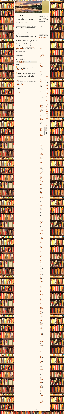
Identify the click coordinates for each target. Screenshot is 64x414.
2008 (45, 132)
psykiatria (41, 290)
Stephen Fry (41, 338)
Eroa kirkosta (41, 122)
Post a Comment (18, 92)
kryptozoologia (41, 207)
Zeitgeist (41, 391)
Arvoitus (41, 80)
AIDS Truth (41, 48)
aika (40, 65)
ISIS (40, 165)
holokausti (41, 144)
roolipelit (41, 311)
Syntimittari (41, 344)
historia (40, 141)
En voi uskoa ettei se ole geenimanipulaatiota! (47, 118)
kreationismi (41, 205)
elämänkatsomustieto (41, 114)
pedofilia (41, 274)
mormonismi (41, 251)
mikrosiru (41, 248)
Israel (40, 167)
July (46, 82)
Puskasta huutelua (40, 291)
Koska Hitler (41, 202)
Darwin (40, 101)
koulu (40, 203)
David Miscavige (41, 103)
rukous (40, 313)
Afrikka (40, 63)
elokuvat (40, 115)
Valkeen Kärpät (46, 96)
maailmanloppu (41, 233)
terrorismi (41, 357)
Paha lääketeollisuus (41, 266)
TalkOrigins (41, 402)
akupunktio (41, 67)
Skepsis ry (41, 53)
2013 (45, 127)
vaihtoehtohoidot (41, 374)
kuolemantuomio (41, 215)
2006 (45, 134)
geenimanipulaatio (41, 133)
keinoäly (40, 189)
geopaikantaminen (41, 135)
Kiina (40, 193)
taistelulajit (41, 349)
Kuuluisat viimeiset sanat (41, 217)
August (46, 81)
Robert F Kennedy (41, 307)
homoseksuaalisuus (21, 62)
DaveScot (41, 102)
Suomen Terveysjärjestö (41, 341)
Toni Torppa (41, 361)
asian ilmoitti (30, 29)
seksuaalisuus (41, 328)
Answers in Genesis (41, 74)
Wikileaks (41, 388)
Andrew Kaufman (41, 71)
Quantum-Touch (41, 294)
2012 (45, 128)
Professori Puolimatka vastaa (47, 104)
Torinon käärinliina (41, 362)
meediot (40, 243)
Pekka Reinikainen (41, 275)
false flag (41, 127)
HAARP (40, 139)
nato (40, 254)
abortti (40, 62)
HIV (40, 143)
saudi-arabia (41, 325)
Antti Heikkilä (41, 75)
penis (40, 278)
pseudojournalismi (41, 288)
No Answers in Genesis (42, 400)
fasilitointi (41, 128)
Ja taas (40, 168)
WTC (40, 390)
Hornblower (41, 149)
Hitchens (41, 142)
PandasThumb (41, 401)
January (46, 125)
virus (40, 383)
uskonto (40, 372)
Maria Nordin (41, 238)
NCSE (40, 399)
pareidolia (41, 271)
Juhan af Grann (41, 178)
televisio (40, 356)
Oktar (40, 262)
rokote (40, 309)
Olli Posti (41, 263)
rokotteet (41, 310)
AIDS (40, 64)
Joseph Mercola (41, 174)
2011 (45, 129)
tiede (40, 359)
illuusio (40, 158)
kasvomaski (41, 186)
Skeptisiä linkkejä (41, 56)
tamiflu (40, 351)
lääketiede (41, 222)
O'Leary (40, 261)
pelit (40, 277)
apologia (40, 77)
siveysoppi (41, 332)
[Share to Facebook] (29, 61)
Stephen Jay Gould (41, 339)
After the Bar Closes (42, 394)
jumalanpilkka (41, 181)
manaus (40, 237)
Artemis (40, 79)
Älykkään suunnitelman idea (43, 395)
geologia (40, 134)
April (46, 121)
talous (40, 350)
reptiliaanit (41, 304)
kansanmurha (41, 185)
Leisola (40, 223)
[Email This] (27, 61)
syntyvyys (41, 345)
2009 (45, 131)
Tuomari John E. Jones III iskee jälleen (47, 99)
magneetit (41, 236)
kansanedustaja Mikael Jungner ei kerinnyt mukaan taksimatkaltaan (23, 21)
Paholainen (41, 268)
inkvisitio (41, 161)
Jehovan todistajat (41, 171)
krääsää (40, 204)
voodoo (40, 385)
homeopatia (41, 145)
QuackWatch (41, 52)
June (46, 83)
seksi (40, 327)
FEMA (40, 129)
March (46, 122)
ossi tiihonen (41, 264)
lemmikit (41, 224)
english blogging (41, 118)
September (47, 79)
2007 (45, 133)
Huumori (41, 152)
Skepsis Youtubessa (42, 54)
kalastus (40, 184)
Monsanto (41, 249)
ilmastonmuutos (41, 159)
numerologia (41, 259)
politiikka (24, 62)
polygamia (41, 285)
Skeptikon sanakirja (42, 55)
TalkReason (41, 403)
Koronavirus (41, 200)
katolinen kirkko (41, 188)
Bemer (40, 90)
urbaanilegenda (41, 369)
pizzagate (41, 283)
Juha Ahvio (41, 177)
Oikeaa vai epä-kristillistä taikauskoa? (47, 85)
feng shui (41, 130)
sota (40, 335)
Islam (40, 166)
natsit (40, 255)
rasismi (40, 299)
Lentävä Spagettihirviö (41, 225)
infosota (40, 160)
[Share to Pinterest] (30, 61)
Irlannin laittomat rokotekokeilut (47, 107)
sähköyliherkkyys (41, 317)
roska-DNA (41, 312)
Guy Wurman (41, 137)
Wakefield (41, 386)
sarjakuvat (41, 323)
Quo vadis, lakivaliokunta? (47, 91)
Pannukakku (41, 270)
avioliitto (18, 62)
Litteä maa (41, 227)
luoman (33, 409)
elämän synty (41, 112)
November (47, 76)
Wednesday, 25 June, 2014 (20, 69)
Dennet (40, 106)
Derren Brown (41, 107)
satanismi (41, 324)
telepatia (40, 355)
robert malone (41, 308)
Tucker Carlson (41, 364)
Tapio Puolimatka (41, 352)
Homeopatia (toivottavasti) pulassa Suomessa (47, 114)
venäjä (40, 377)
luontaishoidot (41, 230)
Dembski (41, 105)
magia (40, 235)
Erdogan (40, 121)
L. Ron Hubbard (41, 221)
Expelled (41, 126)
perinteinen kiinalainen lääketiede (41, 281)
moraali (40, 250)
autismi (40, 85)
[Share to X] (28, 61)
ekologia (40, 111)
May (46, 120)
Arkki (40, 78)
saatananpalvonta (41, 315)
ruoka (40, 314)
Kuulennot (41, 216)
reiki (40, 303)
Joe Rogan (41, 172)
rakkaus (40, 296)
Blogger (38, 409)
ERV (40, 124)
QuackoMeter (41, 51)
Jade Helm (41, 169)
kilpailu (40, 194)
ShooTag (41, 331)
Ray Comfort (41, 301)
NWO (40, 260)
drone (40, 109)
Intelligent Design (41, 162)
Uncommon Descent (41, 368)
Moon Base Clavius (42, 49)
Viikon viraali (41, 380)
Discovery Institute (42, 397)
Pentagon (41, 279)
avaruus (40, 86)
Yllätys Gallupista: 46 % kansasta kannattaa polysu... (47, 110)
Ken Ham (41, 192)
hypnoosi (41, 153)
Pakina (40, 269)
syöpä (40, 346)
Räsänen (40, 298)
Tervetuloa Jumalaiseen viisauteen (42, 37)
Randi (40, 297)
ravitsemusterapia (41, 300)
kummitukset (41, 211)
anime (40, 72)
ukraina (40, 367)
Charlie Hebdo (41, 95)
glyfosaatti (41, 136)
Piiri (40, 282)
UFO (40, 366)
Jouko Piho (41, 175)
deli (17, 71)
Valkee (40, 375)
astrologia (41, 81)
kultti (40, 210)
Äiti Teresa (41, 66)
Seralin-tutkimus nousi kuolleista (47, 88)
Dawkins (41, 104)
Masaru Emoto (41, 240)
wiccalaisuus (41, 387)
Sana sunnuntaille (41, 320)
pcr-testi (40, 273)
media (40, 242)
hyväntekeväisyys (41, 154)
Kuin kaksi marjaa (41, 209)
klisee (40, 199)
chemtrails (41, 97)
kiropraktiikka (41, 197)
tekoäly (40, 354)
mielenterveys (41, 245)
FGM (40, 131)
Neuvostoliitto (41, 256)
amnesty (40, 69)
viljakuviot (41, 382)
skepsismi (41, 334)
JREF (40, 176)
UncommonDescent (42, 404)
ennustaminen (41, 119)
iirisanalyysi (41, 157)
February (47, 123)
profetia (40, 286)
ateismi (40, 82)
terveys (40, 358)
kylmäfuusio (41, 219)
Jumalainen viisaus (41, 180)
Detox (40, 108)
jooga (40, 173)
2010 (45, 130)
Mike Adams (41, 247)
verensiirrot (41, 378)
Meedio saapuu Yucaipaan (47, 102)
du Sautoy (41, 110)
